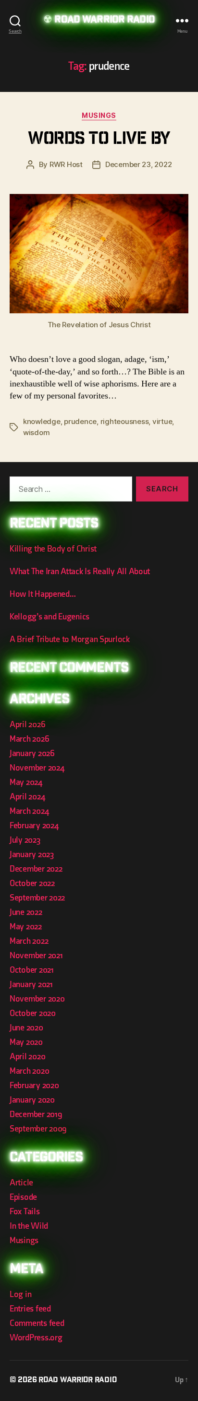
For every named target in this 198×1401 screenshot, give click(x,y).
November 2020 (37, 999)
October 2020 (33, 1013)
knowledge (42, 421)
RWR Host (66, 164)
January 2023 (32, 854)
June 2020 (26, 1028)
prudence (80, 421)
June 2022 (26, 912)
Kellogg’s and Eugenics (49, 617)
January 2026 (32, 753)
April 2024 (27, 797)
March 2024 (29, 811)
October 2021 (32, 970)
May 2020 (26, 1042)
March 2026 (29, 739)
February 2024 (34, 826)
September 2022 (37, 898)
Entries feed (30, 1309)
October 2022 (32, 883)
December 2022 (36, 869)
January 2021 (31, 984)
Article (21, 1183)
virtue (162, 421)
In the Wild (29, 1226)
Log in (20, 1294)
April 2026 (27, 725)
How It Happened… (43, 594)
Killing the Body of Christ (53, 549)
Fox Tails (25, 1212)
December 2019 (36, 1114)
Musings (99, 115)
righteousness (124, 421)
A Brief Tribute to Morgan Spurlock (70, 639)
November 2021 (36, 956)
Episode (23, 1197)
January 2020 (32, 1100)
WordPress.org (36, 1338)
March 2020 (29, 1071)
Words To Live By (99, 140)
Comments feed (37, 1323)
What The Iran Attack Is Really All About (80, 571)
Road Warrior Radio (104, 20)
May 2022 (26, 927)
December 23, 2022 (138, 164)
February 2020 (34, 1085)
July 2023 (25, 840)
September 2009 (38, 1129)
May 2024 (26, 782)
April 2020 (27, 1057)
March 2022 (29, 941)
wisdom (36, 432)
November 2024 (37, 768)
